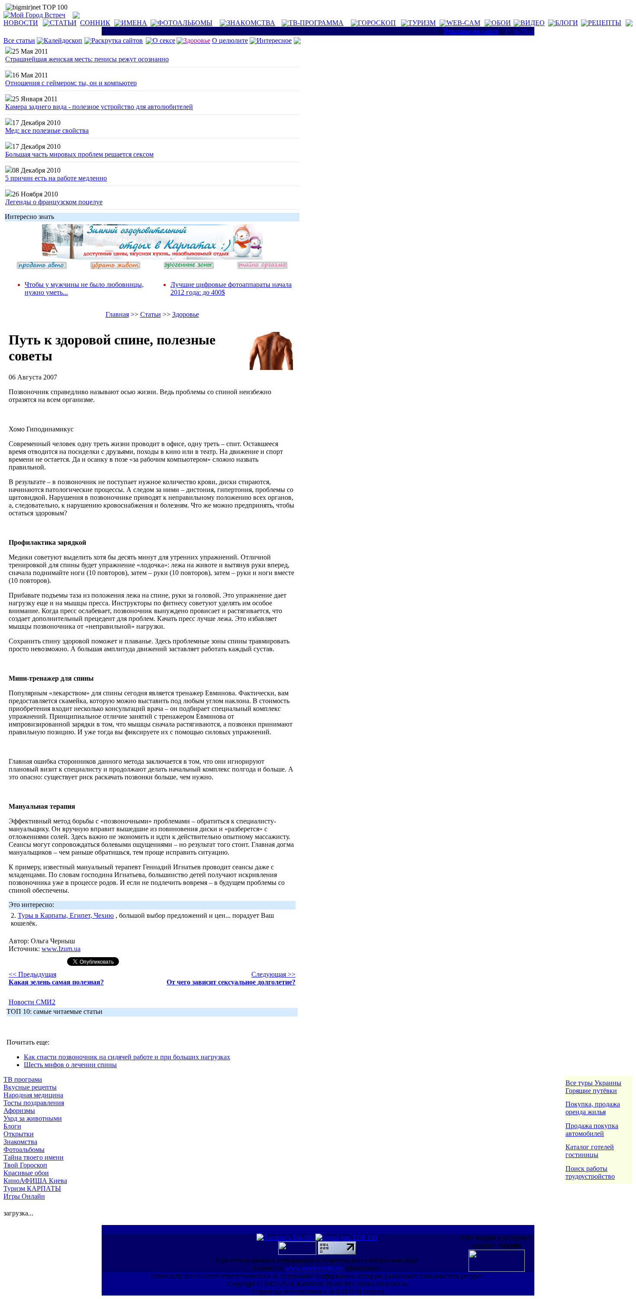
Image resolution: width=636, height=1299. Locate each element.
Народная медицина (33, 1095)
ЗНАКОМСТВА (251, 22)
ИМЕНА (134, 22)
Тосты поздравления (33, 1102)
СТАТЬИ (63, 22)
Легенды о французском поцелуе (54, 202)
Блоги (12, 1126)
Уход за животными (32, 1118)
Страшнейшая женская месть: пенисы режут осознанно (87, 59)
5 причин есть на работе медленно (56, 178)
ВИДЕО (532, 22)
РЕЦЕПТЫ (604, 22)
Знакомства (20, 1141)
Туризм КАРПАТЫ (32, 1188)
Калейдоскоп (63, 40)
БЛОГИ (566, 22)
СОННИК (95, 22)
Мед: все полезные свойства (47, 130)
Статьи (150, 314)
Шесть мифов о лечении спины (70, 1064)
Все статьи (19, 40)
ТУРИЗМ (422, 22)
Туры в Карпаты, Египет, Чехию (66, 915)
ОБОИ (501, 22)
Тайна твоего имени (33, 1157)
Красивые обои (26, 1173)
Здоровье (185, 314)
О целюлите (230, 40)
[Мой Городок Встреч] (152, 257)
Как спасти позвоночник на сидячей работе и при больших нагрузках (127, 1057)
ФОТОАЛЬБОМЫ (184, 22)
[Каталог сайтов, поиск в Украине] (298, 1252)
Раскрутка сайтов (117, 40)
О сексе (164, 40)
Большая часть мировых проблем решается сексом (79, 154)
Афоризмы (19, 1110)
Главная (117, 314)
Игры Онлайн (24, 1196)
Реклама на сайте (471, 31)
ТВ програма (22, 1079)
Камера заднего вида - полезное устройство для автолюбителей (99, 106)
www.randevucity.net (314, 1268)
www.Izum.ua (61, 948)
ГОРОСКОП (377, 22)
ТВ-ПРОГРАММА (316, 22)
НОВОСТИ (20, 22)
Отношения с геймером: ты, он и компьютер (71, 83)
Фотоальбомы (24, 1149)
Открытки (18, 1134)
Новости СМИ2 (32, 1002)
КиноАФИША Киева (35, 1180)
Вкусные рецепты (30, 1087)
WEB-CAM (463, 22)
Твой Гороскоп (25, 1165)
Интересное (274, 40)
